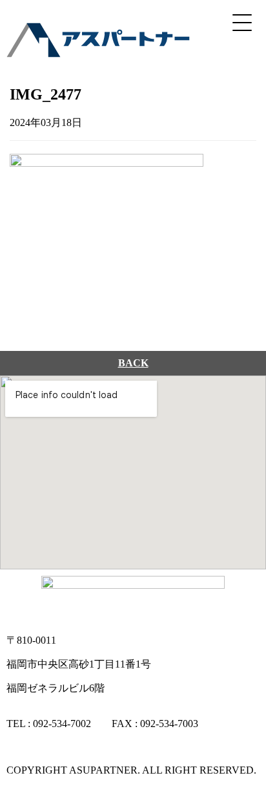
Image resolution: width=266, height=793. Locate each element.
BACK (133, 362)
